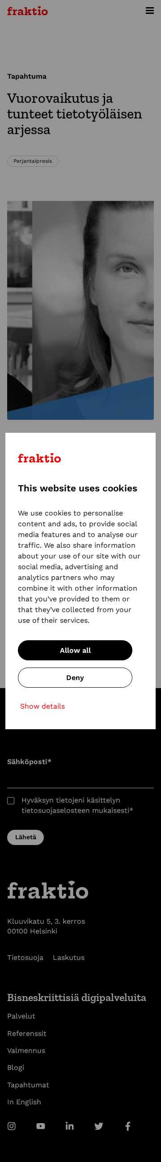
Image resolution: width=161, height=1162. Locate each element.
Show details (42, 706)
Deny (75, 677)
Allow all (75, 650)
